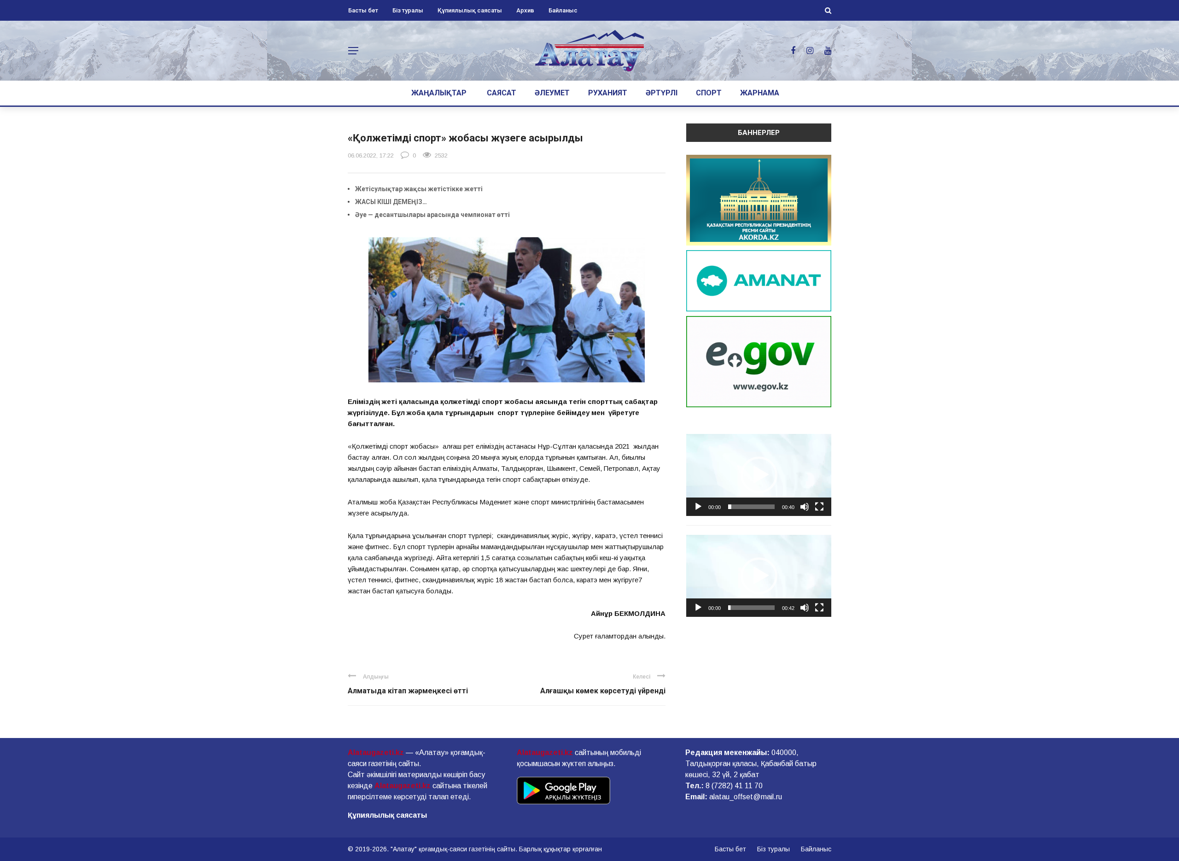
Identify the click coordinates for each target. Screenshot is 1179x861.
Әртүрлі (661, 92)
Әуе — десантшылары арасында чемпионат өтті (432, 214)
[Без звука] (804, 506)
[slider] (751, 506)
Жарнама (759, 92)
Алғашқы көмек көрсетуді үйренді (602, 690)
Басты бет (363, 10)
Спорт (709, 92)
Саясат (501, 92)
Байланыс (563, 10)
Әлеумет (552, 92)
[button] (759, 475)
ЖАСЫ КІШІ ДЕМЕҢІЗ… (391, 201)
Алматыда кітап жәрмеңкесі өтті (408, 690)
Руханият (607, 92)
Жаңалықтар (439, 92)
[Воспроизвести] (698, 506)
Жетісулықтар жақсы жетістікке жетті (419, 189)
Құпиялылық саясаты (470, 10)
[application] (758, 474)
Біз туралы (407, 10)
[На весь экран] (819, 506)
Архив (525, 10)
